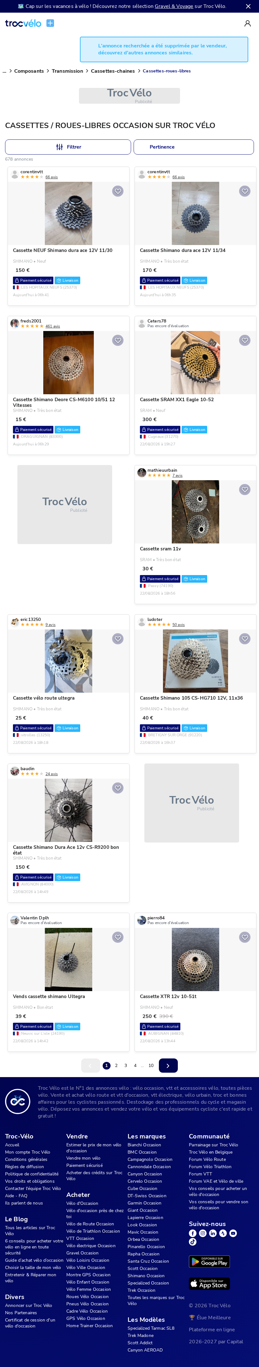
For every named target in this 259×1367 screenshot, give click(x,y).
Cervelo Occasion (145, 1181)
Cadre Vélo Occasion (87, 1311)
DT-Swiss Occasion (147, 1196)
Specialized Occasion (148, 1283)
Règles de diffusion (24, 1167)
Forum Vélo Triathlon (210, 1167)
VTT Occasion (80, 1238)
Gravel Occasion (82, 1253)
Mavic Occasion (143, 1232)
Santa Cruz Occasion (148, 1261)
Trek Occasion (141, 1290)
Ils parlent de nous (24, 1203)
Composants (29, 71)
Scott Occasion (143, 1269)
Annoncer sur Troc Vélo (28, 1306)
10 (151, 1066)
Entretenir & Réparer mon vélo (31, 1278)
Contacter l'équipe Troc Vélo (33, 1189)
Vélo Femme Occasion (88, 1289)
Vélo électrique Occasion (91, 1246)
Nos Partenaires (21, 1313)
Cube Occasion (142, 1189)
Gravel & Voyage (174, 6)
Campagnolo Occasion (150, 1159)
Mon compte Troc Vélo (27, 1152)
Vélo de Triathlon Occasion (93, 1231)
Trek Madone (141, 1336)
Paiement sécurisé (84, 1165)
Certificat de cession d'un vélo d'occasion (30, 1323)
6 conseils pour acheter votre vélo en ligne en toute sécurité (34, 1247)
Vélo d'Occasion (82, 1203)
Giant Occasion (143, 1210)
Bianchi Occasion (144, 1145)
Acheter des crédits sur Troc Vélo (94, 1176)
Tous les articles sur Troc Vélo (30, 1231)
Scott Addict (140, 1343)
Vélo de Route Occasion (90, 1224)
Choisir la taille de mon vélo (33, 1268)
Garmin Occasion (144, 1203)
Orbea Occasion (143, 1239)
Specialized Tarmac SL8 (151, 1328)
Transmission (67, 71)
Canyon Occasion (145, 1174)
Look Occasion (142, 1225)
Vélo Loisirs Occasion (87, 1260)
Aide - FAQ (16, 1196)
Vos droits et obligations (30, 1181)
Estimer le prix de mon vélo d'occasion (93, 1148)
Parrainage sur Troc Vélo (213, 1145)
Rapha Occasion (144, 1254)
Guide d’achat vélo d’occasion (34, 1260)
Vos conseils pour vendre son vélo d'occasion (218, 1205)
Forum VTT (200, 1174)
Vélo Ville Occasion (85, 1268)
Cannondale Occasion (149, 1167)
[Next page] (168, 1065)
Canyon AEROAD (145, 1350)
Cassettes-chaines (113, 71)
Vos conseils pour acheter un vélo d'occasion (218, 1192)
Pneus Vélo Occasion (87, 1304)
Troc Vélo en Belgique (210, 1152)
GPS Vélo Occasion (85, 1318)
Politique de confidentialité (31, 1174)
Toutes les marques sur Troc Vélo (156, 1301)
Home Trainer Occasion (89, 1326)
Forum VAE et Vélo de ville (216, 1181)
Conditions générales (26, 1159)
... (4, 71)
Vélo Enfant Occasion (87, 1282)
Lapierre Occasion (145, 1218)
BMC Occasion (142, 1152)
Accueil (12, 1145)
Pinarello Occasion (146, 1247)
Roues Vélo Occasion (87, 1297)
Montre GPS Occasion (88, 1275)
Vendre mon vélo (83, 1158)
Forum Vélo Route (207, 1159)
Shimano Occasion (146, 1276)
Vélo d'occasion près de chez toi (94, 1214)
